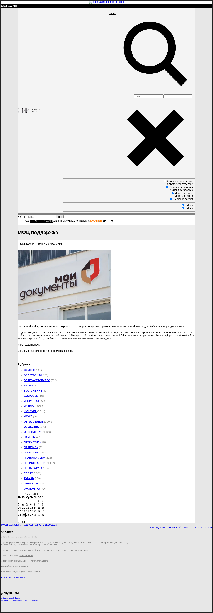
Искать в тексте (184, 193)
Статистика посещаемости (13, 577)
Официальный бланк (10, 598)
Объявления (33, 432)
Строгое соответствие (180, 181)
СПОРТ (28, 473)
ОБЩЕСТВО (31, 427)
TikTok (112, 13)
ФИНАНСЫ (31, 483)
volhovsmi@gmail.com (38, 561)
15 (39, 507)
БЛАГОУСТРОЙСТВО (37, 380)
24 (19, 515)
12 (27, 507)
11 (23, 507)
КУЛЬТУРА (30, 411)
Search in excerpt (183, 199)
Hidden (189, 205)
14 (35, 507)
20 (31, 511)
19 (27, 511)
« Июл (21, 522)
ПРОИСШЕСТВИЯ (35, 463)
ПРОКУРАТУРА (33, 468)
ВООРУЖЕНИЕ (33, 390)
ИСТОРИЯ (30, 406)
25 (23, 515)
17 (19, 511)
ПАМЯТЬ (29, 437)
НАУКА (28, 416)
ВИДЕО (28, 385)
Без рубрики (33, 375)
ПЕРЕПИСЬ (31, 447)
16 (43, 507)
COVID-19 (29, 370)
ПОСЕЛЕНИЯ (38, 222)
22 (39, 511)
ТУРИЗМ (29, 478)
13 (31, 507)
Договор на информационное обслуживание (21, 600)
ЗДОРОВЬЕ (31, 396)
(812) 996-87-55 (26, 556)
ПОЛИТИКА (31, 452)
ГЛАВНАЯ (108, 221)
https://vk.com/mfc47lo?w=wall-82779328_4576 (87, 338)
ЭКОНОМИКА (32, 488)
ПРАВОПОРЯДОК (34, 457)
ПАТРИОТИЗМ (32, 442)
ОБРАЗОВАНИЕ (34, 421)
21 (35, 511)
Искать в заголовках (181, 187)
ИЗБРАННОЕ (32, 401)
